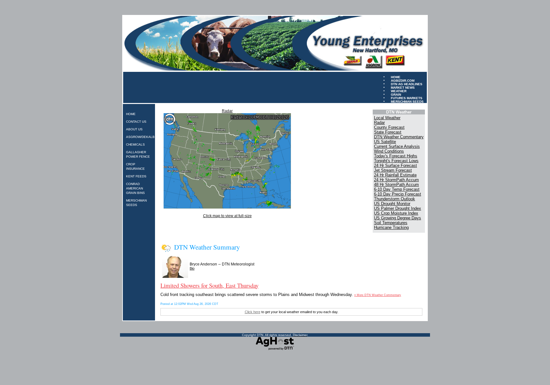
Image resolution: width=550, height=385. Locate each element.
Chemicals (135, 144)
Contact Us (136, 121)
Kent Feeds (136, 176)
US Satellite (385, 141)
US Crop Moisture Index (396, 213)
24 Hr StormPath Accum (396, 179)
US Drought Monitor (392, 203)
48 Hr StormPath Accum (396, 184)
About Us (134, 129)
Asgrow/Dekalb (140, 137)
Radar (227, 111)
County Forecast (389, 127)
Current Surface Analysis (397, 146)
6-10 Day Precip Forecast (397, 194)
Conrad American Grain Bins (135, 188)
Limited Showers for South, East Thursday (209, 285)
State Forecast (387, 132)
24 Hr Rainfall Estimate (395, 175)
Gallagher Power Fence (138, 154)
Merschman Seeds (407, 101)
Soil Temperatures (390, 222)
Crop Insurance (135, 166)
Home (131, 114)
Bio (192, 268)
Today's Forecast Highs (395, 156)
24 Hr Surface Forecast (395, 165)
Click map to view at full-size (227, 216)
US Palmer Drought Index (397, 208)
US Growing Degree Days (397, 218)
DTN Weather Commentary (399, 136)
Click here (252, 312)
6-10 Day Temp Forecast (397, 189)
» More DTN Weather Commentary (377, 295)
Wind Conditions (389, 151)
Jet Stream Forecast (393, 170)
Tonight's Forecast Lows (396, 160)
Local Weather (387, 117)
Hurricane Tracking (391, 227)
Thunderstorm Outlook (394, 198)
